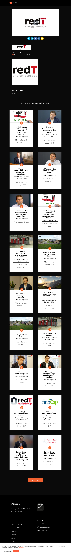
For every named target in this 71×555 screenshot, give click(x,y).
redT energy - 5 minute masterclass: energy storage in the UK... (49, 214)
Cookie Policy (22, 547)
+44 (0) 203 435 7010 (43, 523)
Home (13, 521)
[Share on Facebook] (35, 38)
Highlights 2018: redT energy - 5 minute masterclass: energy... (21, 130)
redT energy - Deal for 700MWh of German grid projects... (21, 213)
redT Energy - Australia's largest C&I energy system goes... (49, 129)
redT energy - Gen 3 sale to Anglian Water (49, 170)
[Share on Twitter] (28, 38)
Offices (13, 538)
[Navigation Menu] (60, 5)
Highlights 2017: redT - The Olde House (49, 254)
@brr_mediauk (42, 530)
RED (13, 54)
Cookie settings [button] (7, 551)
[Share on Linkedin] (32, 38)
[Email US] (42, 38)
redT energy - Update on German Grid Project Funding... (21, 171)
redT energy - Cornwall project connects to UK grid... (49, 295)
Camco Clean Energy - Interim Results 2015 (49, 453)
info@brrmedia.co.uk (44, 527)
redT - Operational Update (49, 334)
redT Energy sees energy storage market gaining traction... (49, 374)
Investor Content (16, 524)
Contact (13, 535)
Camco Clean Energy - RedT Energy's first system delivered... (21, 454)
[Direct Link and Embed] (38, 38)
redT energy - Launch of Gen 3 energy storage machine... (21, 254)
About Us (14, 531)
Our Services (15, 528)
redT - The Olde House (21, 335)
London (15, 541)
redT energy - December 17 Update (21, 295)
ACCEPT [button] (16, 551)
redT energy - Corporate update (21, 373)
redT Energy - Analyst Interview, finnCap (21, 413)
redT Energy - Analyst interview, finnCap (49, 413)
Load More (35, 480)
